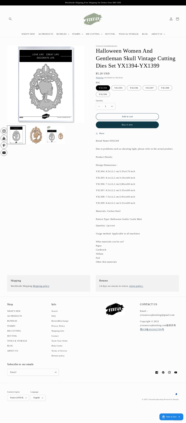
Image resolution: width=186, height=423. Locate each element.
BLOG (10, 346)
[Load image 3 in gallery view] (55, 135)
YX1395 (118, 88)
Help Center (57, 346)
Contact (55, 336)
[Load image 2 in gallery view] (36, 135)
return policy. (136, 286)
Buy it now (127, 125)
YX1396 (134, 88)
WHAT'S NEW (14, 311)
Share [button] (101, 133)
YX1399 (103, 94)
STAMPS (11, 326)
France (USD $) (16, 398)
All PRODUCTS (14, 316)
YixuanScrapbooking (156, 399)
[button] (10, 19)
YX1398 (165, 88)
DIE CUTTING (14, 331)
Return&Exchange (59, 321)
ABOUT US (12, 351)
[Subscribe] (55, 372)
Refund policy (58, 356)
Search (54, 311)
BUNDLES (12, 321)
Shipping (99, 78)
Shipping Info (57, 331)
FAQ (53, 316)
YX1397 (150, 88)
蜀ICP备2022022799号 (152, 329)
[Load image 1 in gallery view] (16, 135)
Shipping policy (41, 286)
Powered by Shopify (171, 399)
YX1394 (103, 88)
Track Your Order (59, 341)
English (36, 398)
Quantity (99, 101)
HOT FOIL (12, 336)
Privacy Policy (58, 326)
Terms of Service (59, 351)
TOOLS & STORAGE (17, 341)
